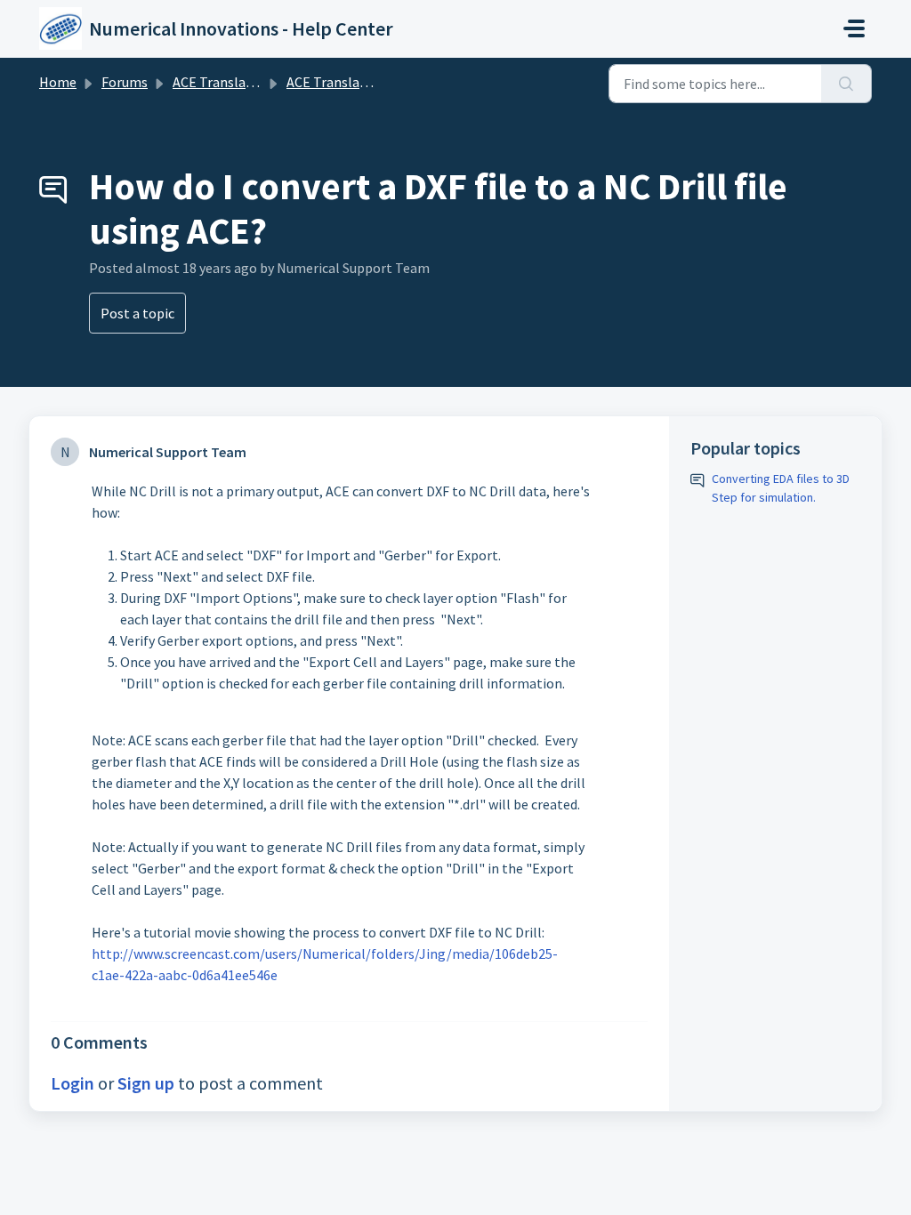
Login (72, 1083)
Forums (124, 82)
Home (58, 82)
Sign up (145, 1083)
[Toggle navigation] (854, 28)
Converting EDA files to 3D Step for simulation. (781, 488)
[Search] (846, 83)
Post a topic (137, 313)
